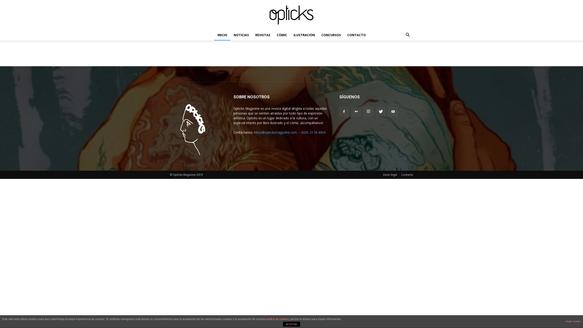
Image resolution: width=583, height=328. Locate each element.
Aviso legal (390, 175)
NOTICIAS (241, 35)
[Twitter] (380, 111)
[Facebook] (343, 111)
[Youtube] (393, 111)
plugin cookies (573, 321)
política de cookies (277, 319)
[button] (407, 35)
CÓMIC (282, 35)
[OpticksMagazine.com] (291, 15)
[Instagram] (368, 111)
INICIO (222, 35)
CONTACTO (356, 35)
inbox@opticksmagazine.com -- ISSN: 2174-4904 (289, 132)
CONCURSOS (331, 35)
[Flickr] (356, 111)
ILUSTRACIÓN (304, 35)
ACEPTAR (291, 324)
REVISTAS (262, 35)
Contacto (407, 175)
